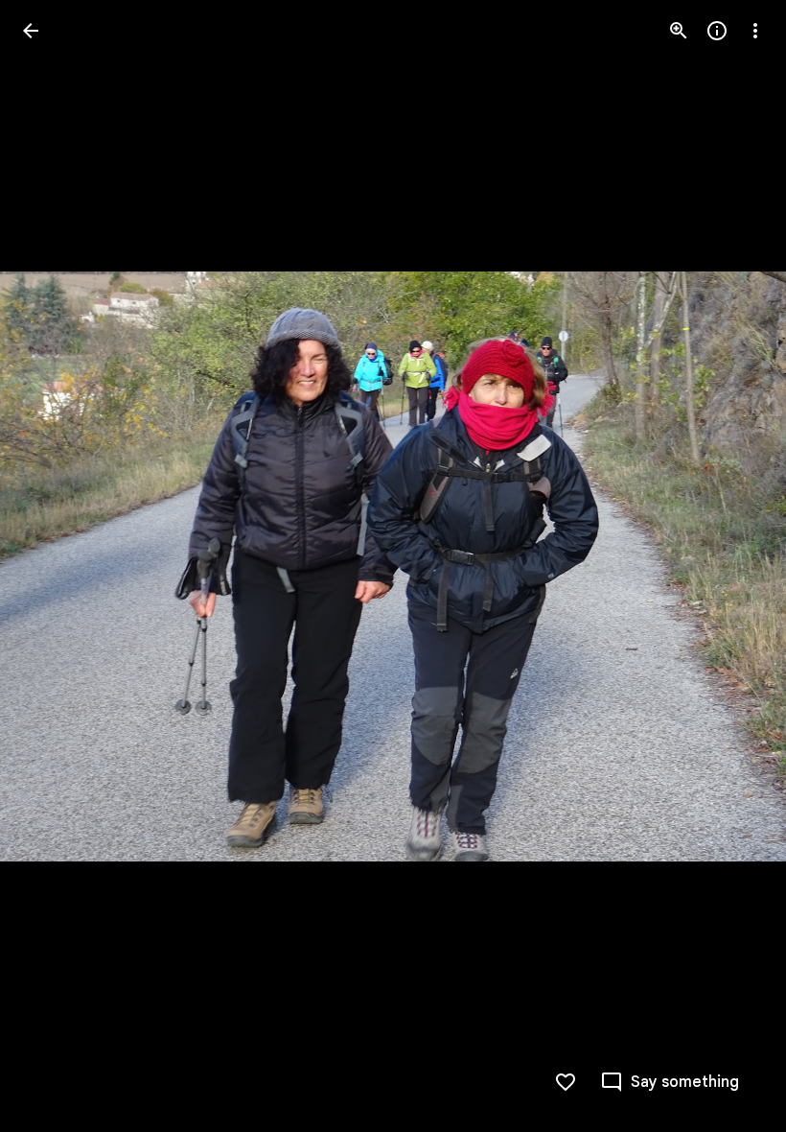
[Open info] (717, 31)
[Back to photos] (31, 31)
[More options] (755, 31)
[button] (54, 566)
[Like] (565, 1082)
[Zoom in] (678, 31)
